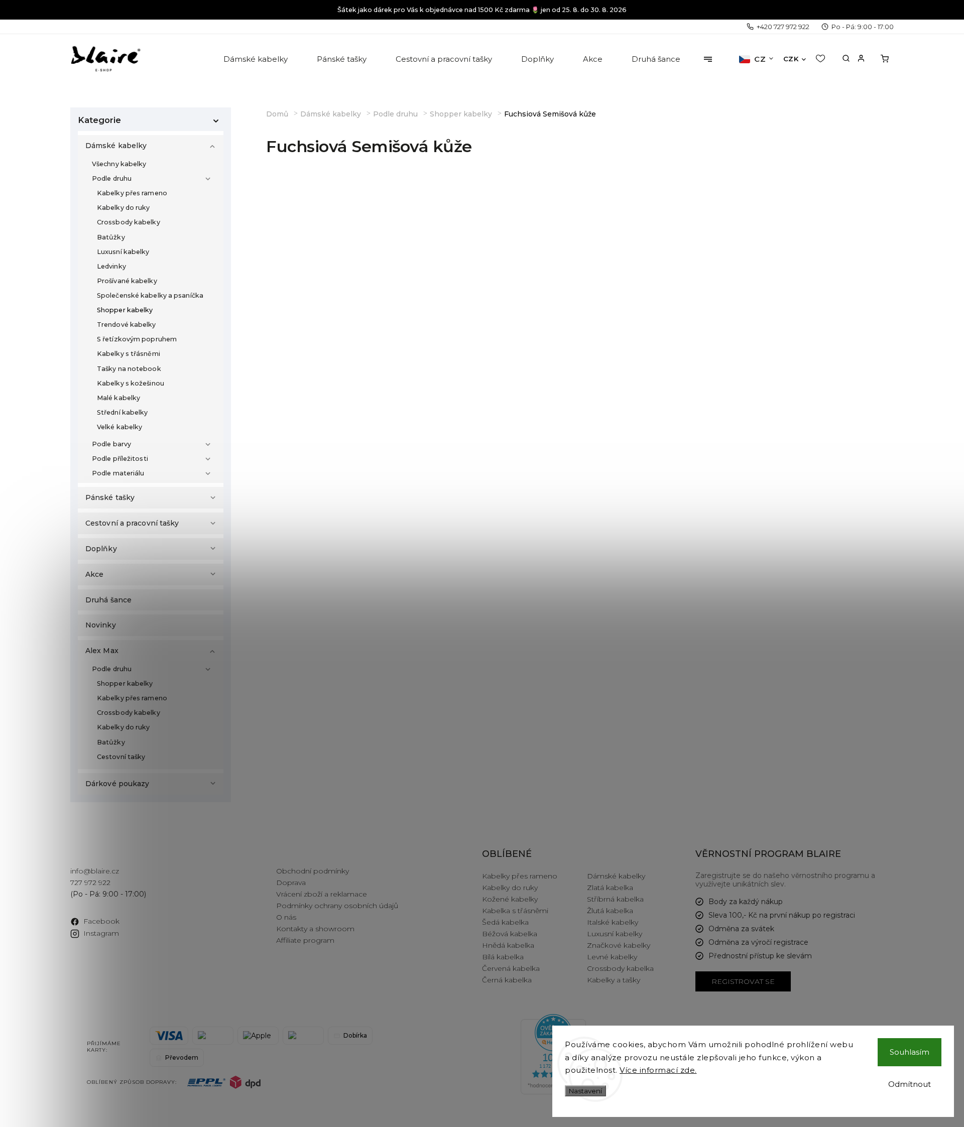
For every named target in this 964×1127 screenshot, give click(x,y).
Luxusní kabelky (123, 252)
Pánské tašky (110, 497)
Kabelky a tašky (613, 979)
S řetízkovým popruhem (137, 339)
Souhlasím (909, 1052)
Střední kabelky (122, 412)
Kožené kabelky (510, 899)
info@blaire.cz (94, 870)
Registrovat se (743, 981)
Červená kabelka (511, 968)
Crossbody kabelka (620, 968)
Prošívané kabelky (127, 281)
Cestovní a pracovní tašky (132, 523)
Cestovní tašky (121, 757)
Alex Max (101, 650)
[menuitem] (256, 59)
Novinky (100, 625)
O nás (286, 917)
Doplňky (101, 548)
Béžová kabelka (509, 933)
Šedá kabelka (505, 922)
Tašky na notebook (129, 368)
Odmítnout (909, 1084)
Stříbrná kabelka (615, 899)
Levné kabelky (612, 956)
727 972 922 (90, 882)
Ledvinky (111, 266)
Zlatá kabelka (610, 887)
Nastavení (585, 1091)
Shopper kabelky (125, 310)
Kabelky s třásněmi (128, 353)
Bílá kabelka (503, 956)
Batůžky (111, 237)
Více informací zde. (658, 1070)
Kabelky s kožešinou (130, 383)
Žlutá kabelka (610, 910)
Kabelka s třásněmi (515, 910)
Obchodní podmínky (312, 870)
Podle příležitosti (120, 458)
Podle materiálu (118, 473)
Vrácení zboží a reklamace (321, 894)
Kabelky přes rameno (132, 193)
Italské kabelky (612, 922)
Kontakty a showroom (315, 928)
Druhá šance (108, 599)
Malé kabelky (118, 398)
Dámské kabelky (116, 145)
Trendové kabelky (126, 324)
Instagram (101, 933)
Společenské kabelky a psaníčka (150, 295)
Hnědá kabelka (508, 945)
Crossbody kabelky (128, 222)
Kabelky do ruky (123, 207)
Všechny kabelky (119, 164)
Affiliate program (305, 940)
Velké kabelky (119, 427)
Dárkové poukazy (117, 783)
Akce (94, 574)
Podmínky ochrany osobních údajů (337, 905)
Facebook (101, 921)
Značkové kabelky (618, 945)
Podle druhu (112, 178)
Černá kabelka (507, 979)
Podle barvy (111, 444)
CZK (791, 59)
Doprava (291, 882)
